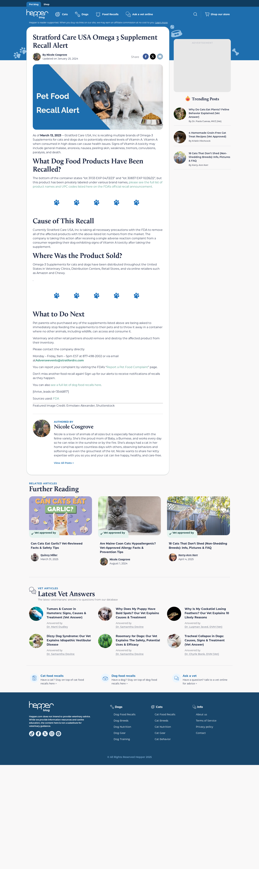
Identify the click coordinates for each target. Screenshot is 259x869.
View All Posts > (64, 463)
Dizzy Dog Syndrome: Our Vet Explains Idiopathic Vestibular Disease (69, 640)
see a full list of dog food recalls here (76, 385)
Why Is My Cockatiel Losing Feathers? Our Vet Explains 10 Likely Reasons (207, 613)
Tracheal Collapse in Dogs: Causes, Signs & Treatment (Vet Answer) (205, 640)
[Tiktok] (31, 733)
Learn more (161, 22)
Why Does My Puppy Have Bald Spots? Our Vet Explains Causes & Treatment (137, 613)
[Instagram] (51, 733)
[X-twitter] (45, 733)
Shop (46, 4)
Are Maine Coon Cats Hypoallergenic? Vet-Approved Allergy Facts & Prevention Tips (128, 548)
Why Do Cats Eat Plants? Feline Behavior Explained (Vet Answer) (209, 113)
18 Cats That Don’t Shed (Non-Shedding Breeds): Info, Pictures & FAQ (209, 157)
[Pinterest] (58, 733)
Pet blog (33, 4)
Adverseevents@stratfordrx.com (60, 360)
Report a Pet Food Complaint (127, 367)
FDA (56, 398)
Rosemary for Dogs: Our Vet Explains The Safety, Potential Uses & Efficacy (138, 640)
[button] (146, 57)
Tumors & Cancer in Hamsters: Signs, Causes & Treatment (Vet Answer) (66, 613)
